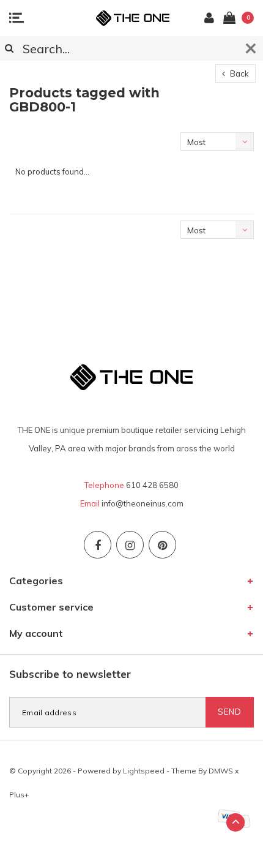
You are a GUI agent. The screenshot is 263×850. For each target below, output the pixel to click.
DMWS (221, 770)
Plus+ (19, 794)
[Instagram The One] (130, 545)
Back (238, 73)
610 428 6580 (152, 485)
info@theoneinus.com (142, 503)
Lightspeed (144, 770)
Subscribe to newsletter (70, 674)
